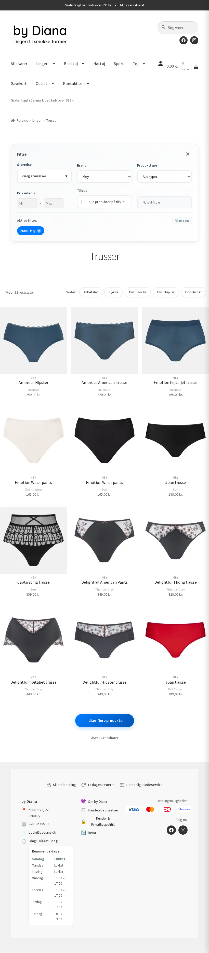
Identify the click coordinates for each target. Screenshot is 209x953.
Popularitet (193, 292)
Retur (88, 832)
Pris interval (26, 193)
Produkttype (147, 165)
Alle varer (19, 63)
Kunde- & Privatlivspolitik (98, 821)
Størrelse (24, 164)
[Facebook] (183, 40)
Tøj (135, 63)
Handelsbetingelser (99, 809)
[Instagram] (194, 40)
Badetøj (71, 63)
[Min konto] (161, 63)
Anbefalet (91, 292)
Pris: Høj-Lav (166, 292)
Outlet (41, 83)
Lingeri (42, 63)
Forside (22, 120)
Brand (81, 165)
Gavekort (19, 83)
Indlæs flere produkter (104, 720)
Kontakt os (73, 83)
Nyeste (114, 292)
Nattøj (99, 63)
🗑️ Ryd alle (182, 220)
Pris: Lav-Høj (138, 292)
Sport (119, 63)
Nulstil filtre (151, 202)
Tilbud (82, 190)
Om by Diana (94, 801)
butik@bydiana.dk (42, 832)
